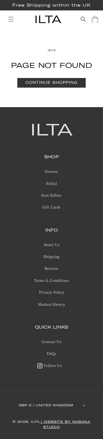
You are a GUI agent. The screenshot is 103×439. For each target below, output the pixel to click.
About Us (51, 245)
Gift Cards (51, 207)
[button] (11, 19)
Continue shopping (51, 82)
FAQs (51, 354)
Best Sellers (51, 195)
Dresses (51, 172)
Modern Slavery (51, 304)
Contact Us (52, 342)
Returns (51, 268)
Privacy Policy (51, 292)
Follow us (53, 366)
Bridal (51, 184)
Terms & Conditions (51, 281)
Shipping (51, 257)
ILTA (51, 129)
